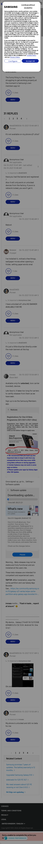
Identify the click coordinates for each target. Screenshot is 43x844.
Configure (12, 61)
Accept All (30, 61)
